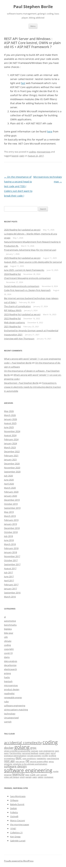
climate (7, 641)
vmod (22, 777)
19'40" (13, 828)
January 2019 (10, 524)
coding (32, 151)
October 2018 (11, 532)
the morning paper (19, 824)
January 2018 (10, 552)
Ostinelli (14, 816)
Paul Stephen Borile (33, 6)
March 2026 (10, 415)
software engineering (14, 705)
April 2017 (9, 580)
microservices (43, 151)
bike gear (8, 632)
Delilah (13, 808)
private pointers (34, 755)
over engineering (46, 751)
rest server (20, 761)
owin (21, 155)
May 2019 (9, 511)
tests (27, 775)
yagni (34, 777)
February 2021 (11, 455)
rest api (9, 761)
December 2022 (12, 451)
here (49, 131)
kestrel (15, 155)
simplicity (8, 764)
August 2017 (10, 568)
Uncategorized (11, 717)
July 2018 (8, 536)
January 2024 (10, 443)
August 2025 (10, 423)
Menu (33, 26)
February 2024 (11, 439)
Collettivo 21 (16, 832)
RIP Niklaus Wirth (12, 310)
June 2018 (9, 540)
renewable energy (13, 697)
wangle (28, 777)
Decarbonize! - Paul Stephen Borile (21, 382)
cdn (6, 636)
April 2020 (9, 483)
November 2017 (12, 556)
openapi (34, 751)
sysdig (55, 771)
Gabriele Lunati (17, 840)
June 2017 (9, 576)
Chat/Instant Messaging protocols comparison (27, 278)
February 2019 (11, 520)
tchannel (8, 775)
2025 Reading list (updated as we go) (22, 257)
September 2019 (12, 507)
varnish (8, 721)
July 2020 (8, 475)
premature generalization (15, 755)
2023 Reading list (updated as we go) (22, 314)
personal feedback (30, 753)
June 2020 (9, 479)
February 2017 (11, 584)
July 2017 (8, 572)
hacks (7, 677)
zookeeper (48, 777)
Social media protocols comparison (21, 286)
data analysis (10, 661)
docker (9, 748)
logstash (8, 681)
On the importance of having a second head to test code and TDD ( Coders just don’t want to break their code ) (18, 186)
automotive (10, 620)
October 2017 (11, 560)
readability (41, 758)
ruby (6, 701)
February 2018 (11, 548)
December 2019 (12, 499)
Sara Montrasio (18, 796)
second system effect (39, 761)
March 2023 (10, 447)
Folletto (14, 812)
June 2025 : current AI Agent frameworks (24, 270)
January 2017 (10, 588)
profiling (52, 755)
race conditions (29, 758)
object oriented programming (17, 751)
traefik (33, 775)
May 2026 (9, 411)
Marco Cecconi (17, 820)
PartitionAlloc (15, 753)
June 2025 (9, 427)
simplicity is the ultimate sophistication (30, 764)
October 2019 (11, 503)
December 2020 (12, 463)
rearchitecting (53, 758)
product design (11, 689)
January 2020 (10, 495)
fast (23, 83)
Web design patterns (14, 322)
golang (7, 673)
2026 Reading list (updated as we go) (22, 229)
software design (15, 766)
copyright (9, 649)
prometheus (9, 758)
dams (7, 657)
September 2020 (12, 471)
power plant (44, 753)
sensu (51, 761)
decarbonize (10, 665)
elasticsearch (10, 669)
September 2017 (12, 564)
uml (38, 775)
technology (9, 713)
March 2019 (10, 516)
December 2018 (12, 528)
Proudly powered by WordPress (19, 860)
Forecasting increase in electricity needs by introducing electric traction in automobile (32, 387)
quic (19, 758)
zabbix (40, 777)
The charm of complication (17, 306)
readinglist (9, 693)
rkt (27, 761)
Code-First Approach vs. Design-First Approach (27, 290)
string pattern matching (16, 709)
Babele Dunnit (17, 804)
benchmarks (10, 624)
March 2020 (10, 487)
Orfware (14, 800)
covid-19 (8, 653)
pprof (53, 753)
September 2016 (12, 592)
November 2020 (12, 467)
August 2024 (10, 435)
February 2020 (11, 491)
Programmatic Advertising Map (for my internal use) (30, 249)
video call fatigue (11, 777)
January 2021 (10, 459)
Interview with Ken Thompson (19, 338)
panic (6, 753)
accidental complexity (23, 742)
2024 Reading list (12, 274)
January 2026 (10, 419)
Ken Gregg (15, 836)
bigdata (8, 628)
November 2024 (12, 431)
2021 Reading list (12, 326)
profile (45, 755)
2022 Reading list (12, 318)
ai (5, 616)
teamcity (18, 774)
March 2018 (10, 544)
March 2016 (10, 596)
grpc (33, 748)
